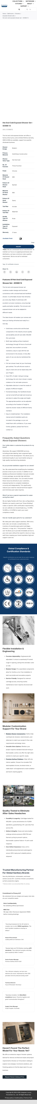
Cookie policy (19, 1098)
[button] (19, 9)
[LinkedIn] (17, 272)
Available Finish (7, 238)
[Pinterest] (29, 272)
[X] (10, 272)
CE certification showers (12, 264)
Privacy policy (9, 1098)
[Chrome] (21, 238)
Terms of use (28, 1098)
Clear (32, 242)
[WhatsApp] (22, 272)
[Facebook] (4, 272)
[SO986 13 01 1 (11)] (18, 70)
